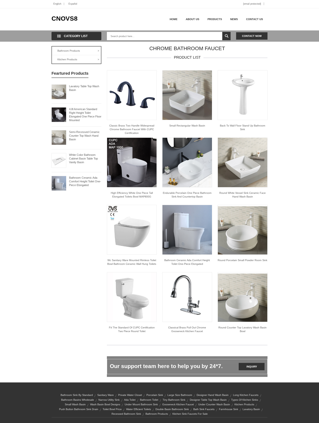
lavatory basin (251, 409)
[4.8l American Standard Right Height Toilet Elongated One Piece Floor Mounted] (59, 114)
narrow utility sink (109, 399)
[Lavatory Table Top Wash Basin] (59, 91)
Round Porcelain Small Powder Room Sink (242, 260)
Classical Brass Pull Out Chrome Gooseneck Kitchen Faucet (187, 329)
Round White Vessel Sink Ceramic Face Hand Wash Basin (242, 194)
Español (72, 3)
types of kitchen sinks (244, 399)
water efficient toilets (138, 409)
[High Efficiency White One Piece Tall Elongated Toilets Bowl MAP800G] (132, 162)
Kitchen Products (78, 59)
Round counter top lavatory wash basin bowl (242, 329)
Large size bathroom (179, 394)
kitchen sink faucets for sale (190, 413)
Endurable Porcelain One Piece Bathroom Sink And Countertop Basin (187, 194)
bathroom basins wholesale (77, 399)
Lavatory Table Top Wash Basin (84, 88)
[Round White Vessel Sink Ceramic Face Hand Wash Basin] (242, 162)
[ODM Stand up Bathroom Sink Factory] (242, 94)
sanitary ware (105, 394)
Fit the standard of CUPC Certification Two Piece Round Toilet (132, 329)
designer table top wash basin (208, 399)
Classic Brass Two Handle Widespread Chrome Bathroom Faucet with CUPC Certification (131, 129)
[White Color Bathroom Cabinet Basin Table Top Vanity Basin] (59, 160)
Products (214, 19)
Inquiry (251, 366)
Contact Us (254, 19)
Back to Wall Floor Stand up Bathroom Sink (242, 127)
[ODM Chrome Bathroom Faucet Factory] (132, 94)
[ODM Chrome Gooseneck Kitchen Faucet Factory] (187, 296)
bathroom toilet (149, 399)
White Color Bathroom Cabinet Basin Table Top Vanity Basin (83, 158)
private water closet (130, 394)
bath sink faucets (204, 409)
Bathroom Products (78, 50)
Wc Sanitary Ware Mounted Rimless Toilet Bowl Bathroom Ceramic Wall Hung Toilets (131, 262)
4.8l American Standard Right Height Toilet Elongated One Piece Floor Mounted (85, 115)
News (234, 19)
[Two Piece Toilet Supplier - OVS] (132, 296)
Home (173, 19)
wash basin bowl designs (105, 404)
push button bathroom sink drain (78, 409)
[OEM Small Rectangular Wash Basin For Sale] (187, 94)
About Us (192, 19)
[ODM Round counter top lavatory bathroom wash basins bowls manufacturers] (242, 296)
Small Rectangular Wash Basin (187, 125)
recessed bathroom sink (126, 413)
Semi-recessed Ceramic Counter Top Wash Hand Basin (84, 135)
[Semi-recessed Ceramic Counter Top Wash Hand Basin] (59, 137)
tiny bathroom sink (174, 399)
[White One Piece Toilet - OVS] (132, 229)
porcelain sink (154, 394)
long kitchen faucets (245, 394)
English (57, 3)
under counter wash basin (214, 404)
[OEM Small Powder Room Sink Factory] (242, 229)
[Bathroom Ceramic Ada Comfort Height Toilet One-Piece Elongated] (59, 182)
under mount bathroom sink (141, 404)
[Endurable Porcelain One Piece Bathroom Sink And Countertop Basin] (187, 162)
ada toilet (130, 399)
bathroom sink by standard (77, 394)
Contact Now (252, 35)
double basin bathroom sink (172, 409)
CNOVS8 (65, 18)
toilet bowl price (112, 409)
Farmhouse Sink (228, 409)
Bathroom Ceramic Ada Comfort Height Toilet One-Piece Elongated (85, 181)
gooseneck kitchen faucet (178, 404)
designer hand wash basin (213, 394)
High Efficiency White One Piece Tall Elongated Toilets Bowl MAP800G (132, 194)
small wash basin (75, 404)
